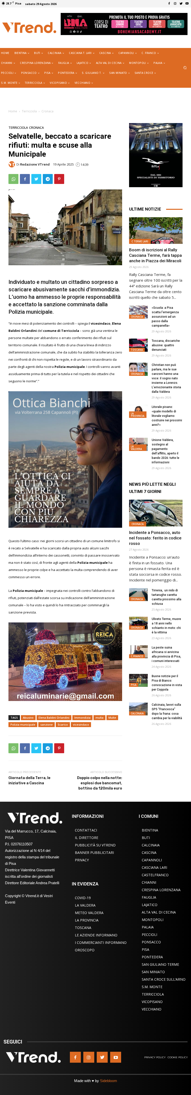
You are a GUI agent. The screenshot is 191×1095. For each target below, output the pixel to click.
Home (12, 111)
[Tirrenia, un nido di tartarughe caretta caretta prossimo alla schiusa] (138, 594)
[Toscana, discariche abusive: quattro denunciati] (138, 345)
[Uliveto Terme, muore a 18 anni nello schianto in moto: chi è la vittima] (138, 623)
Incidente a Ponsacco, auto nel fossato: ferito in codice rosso (155, 538)
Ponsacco (151, 942)
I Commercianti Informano (101, 942)
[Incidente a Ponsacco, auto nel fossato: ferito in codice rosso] (156, 513)
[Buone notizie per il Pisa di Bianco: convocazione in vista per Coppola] (138, 680)
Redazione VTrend (35, 164)
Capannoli (152, 860)
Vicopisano (152, 1001)
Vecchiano (151, 1009)
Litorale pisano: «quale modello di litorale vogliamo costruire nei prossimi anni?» (167, 416)
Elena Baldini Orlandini (54, 717)
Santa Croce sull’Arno (164, 979)
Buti (146, 837)
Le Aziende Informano (96, 935)
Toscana (137, 349)
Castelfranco (155, 875)
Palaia (148, 927)
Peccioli (149, 934)
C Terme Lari (140, 241)
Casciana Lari (154, 867)
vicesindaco (81, 724)
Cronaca (47, 111)
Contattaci (86, 830)
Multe (112, 717)
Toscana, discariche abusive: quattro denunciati (166, 345)
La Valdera (136, 448)
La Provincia (137, 415)
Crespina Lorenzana (161, 889)
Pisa (134, 685)
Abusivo (28, 717)
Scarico (63, 724)
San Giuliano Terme (160, 964)
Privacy (82, 860)
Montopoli (152, 919)
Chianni (149, 882)
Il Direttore (86, 837)
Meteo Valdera (89, 912)
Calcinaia (137, 713)
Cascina (149, 852)
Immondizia (82, 717)
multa (99, 717)
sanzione (46, 724)
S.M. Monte (152, 986)
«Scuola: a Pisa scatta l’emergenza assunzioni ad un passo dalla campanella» (165, 316)
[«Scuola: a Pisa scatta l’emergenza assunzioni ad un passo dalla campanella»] (138, 312)
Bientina (150, 830)
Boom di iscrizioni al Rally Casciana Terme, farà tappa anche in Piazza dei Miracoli (155, 255)
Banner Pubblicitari (94, 852)
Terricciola (29, 111)
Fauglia (149, 897)
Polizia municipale (22, 724)
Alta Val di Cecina (159, 912)
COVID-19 (83, 897)
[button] (185, 68)
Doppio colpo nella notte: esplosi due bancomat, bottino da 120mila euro (99, 783)
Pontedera (152, 957)
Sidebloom (108, 1081)
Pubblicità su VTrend (95, 845)
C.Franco (137, 656)
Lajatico (149, 904)
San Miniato (153, 971)
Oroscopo (85, 950)
